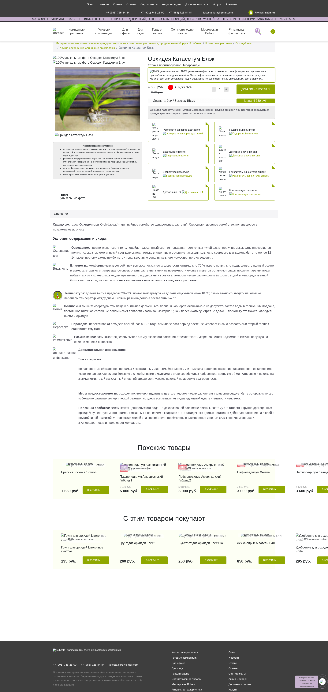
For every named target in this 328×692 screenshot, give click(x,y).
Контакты (231, 4)
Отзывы (131, 4)
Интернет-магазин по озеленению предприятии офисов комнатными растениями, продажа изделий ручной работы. (129, 43)
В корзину (93, 490)
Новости (104, 4)
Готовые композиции (184, 657)
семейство (146, 224)
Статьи (117, 4)
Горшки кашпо (180, 673)
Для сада (177, 668)
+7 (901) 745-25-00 (64, 664)
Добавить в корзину (255, 89)
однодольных (164, 224)
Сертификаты (149, 4)
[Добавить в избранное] (138, 59)
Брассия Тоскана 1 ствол (78, 472)
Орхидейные (244, 43)
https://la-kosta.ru (63, 684)
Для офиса (178, 662)
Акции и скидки (171, 4)
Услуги (217, 4)
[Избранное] (240, 12)
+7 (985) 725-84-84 (92, 664)
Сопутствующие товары (186, 678)
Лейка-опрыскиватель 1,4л (256, 543)
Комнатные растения (218, 43)
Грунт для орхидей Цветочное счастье (82, 549)
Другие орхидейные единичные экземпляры (87, 47)
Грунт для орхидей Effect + (138, 543)
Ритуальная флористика (187, 689)
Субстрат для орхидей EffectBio (200, 543)
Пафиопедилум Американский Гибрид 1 (141, 478)
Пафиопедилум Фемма (253, 472)
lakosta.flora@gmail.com (123, 664)
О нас (90, 4)
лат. (96, 224)
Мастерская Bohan (183, 684)
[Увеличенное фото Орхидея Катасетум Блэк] (97, 57)
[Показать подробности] (183, 133)
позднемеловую (64, 229)
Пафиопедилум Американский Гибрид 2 (200, 478)
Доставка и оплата (196, 4)
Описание (61, 213)
